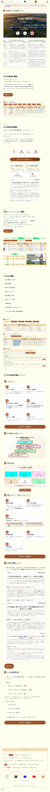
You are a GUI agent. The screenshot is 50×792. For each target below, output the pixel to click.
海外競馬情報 (8, 283)
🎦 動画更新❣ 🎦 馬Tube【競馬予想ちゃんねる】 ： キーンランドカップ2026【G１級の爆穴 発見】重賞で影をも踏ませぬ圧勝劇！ (25, 6)
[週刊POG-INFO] (25, 190)
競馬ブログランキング (10, 291)
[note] (25, 33)
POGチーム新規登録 (26, 426)
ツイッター (23, 717)
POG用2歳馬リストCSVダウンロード (13, 307)
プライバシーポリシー (25, 780)
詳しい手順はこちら (25, 490)
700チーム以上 (12, 84)
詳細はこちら (8, 94)
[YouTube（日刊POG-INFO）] (32, 33)
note (17, 222)
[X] (18, 33)
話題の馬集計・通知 (9, 295)
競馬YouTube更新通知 (10, 287)
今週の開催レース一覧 (10, 279)
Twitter (13, 222)
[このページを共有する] (2, 789)
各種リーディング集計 (10, 299)
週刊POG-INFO (9, 141)
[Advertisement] (25, 738)
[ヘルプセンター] (43, 776)
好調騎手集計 (8, 303)
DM (22, 785)
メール (26, 785)
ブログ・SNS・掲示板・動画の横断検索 (14, 311)
